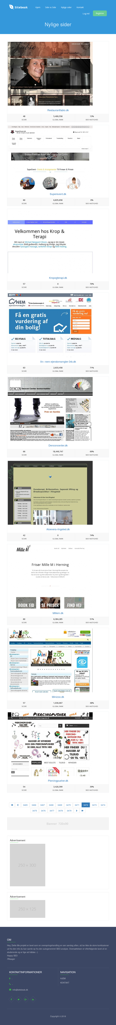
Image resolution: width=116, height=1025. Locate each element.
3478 (60, 810)
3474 (103, 804)
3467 (42, 804)
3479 (69, 810)
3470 (68, 804)
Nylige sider (66, 7)
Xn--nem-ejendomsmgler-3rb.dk (58, 361)
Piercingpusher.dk (58, 780)
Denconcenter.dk (58, 445)
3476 (43, 810)
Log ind (86, 13)
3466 (34, 804)
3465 (25, 804)
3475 (34, 810)
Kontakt (80, 7)
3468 (51, 804)
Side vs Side (50, 7)
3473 (94, 804)
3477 (52, 810)
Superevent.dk (58, 194)
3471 (77, 804)
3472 (85, 804)
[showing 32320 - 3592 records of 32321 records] (82, 810)
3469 (60, 804)
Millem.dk (58, 613)
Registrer (100, 13)
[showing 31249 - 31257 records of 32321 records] (76, 810)
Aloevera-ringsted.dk (58, 529)
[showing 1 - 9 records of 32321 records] (12, 805)
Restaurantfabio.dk (58, 110)
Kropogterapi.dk (58, 278)
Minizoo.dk (58, 697)
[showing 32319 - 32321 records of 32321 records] (18, 805)
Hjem (37, 7)
